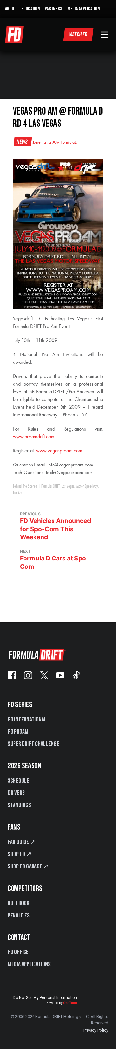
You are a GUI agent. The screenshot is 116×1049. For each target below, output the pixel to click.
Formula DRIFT (50, 486)
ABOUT (10, 9)
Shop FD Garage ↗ (28, 866)
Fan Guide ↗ (21, 842)
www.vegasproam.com (59, 451)
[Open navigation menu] (104, 34)
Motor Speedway (87, 486)
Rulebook (18, 903)
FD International (27, 719)
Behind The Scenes (25, 486)
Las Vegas (68, 486)
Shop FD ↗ (20, 854)
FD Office (18, 952)
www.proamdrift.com (33, 436)
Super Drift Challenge (33, 744)
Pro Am (17, 493)
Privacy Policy (95, 1030)
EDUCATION (30, 9)
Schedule (18, 781)
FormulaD (69, 142)
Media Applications (29, 964)
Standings (19, 805)
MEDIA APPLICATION (83, 9)
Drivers (16, 793)
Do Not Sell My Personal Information (45, 1000)
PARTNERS (53, 9)
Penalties (19, 915)
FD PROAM (18, 732)
